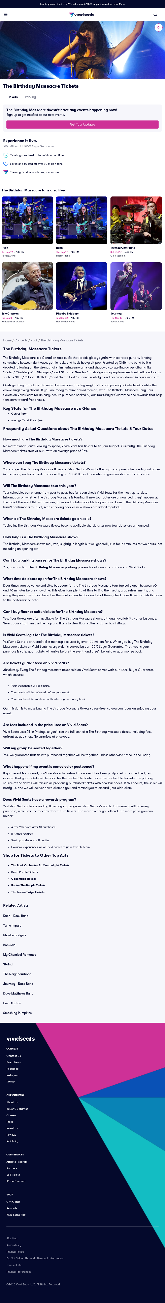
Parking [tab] (30, 97)
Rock (34, 340)
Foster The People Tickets (28, 885)
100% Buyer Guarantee (98, 4)
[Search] (155, 15)
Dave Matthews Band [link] (18, 993)
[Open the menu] (5, 14)
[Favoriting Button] (159, 27)
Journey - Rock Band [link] (18, 984)
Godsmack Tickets (23, 878)
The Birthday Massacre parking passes (58, 567)
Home (7, 340)
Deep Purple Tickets (24, 872)
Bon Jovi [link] (9, 945)
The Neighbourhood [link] (17, 974)
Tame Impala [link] (12, 925)
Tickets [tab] (12, 97)
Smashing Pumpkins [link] (17, 1013)
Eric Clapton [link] (12, 1003)
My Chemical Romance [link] (19, 955)
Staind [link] (7, 964)
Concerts (21, 340)
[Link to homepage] (82, 14)
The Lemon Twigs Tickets (27, 892)
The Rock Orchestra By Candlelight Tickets (40, 865)
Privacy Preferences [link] (18, 1271)
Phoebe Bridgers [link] (14, 935)
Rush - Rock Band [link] (15, 916)
